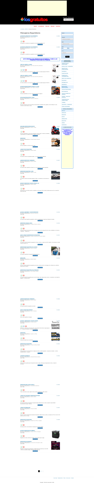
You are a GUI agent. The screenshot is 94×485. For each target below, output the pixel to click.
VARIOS (63, 122)
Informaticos (65, 82)
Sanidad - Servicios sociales (66, 97)
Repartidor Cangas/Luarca (26, 223)
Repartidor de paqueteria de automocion (29, 270)
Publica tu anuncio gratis (68, 19)
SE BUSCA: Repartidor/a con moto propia (29, 320)
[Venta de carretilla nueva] (55, 68)
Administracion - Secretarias (65, 64)
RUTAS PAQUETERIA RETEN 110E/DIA (27, 97)
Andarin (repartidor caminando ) (27, 160)
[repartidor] (55, 142)
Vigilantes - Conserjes (67, 104)
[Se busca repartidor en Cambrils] (55, 434)
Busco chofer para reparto (26, 309)
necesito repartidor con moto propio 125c (29, 183)
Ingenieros (64, 84)
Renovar (52, 26)
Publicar (47, 26)
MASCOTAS (64, 120)
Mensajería (22, 258)
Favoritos (58, 26)
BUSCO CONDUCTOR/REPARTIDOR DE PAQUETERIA (30, 235)
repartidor (22, 138)
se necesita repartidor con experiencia (29, 36)
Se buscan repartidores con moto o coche (29, 86)
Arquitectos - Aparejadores (65, 69)
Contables (64, 71)
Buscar (67, 56)
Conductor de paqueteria (26, 149)
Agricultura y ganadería (67, 66)
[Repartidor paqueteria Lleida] (55, 175)
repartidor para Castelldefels (27, 384)
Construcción (65, 73)
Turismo (63, 102)
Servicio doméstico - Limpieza (66, 94)
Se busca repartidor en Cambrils (27, 430)
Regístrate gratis (71, 17)
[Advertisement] (47, 8)
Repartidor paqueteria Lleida (26, 171)
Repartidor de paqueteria (26, 343)
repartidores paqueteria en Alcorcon (28, 247)
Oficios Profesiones (66, 89)
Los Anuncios (41, 26)
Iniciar (35, 26)
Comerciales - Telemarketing (65, 76)
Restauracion (65, 91)
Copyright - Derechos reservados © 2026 (47, 482)
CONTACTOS (64, 124)
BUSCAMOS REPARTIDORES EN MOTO (27, 126)
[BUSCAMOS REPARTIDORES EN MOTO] (55, 130)
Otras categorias (66, 106)
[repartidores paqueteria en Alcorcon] (55, 250)
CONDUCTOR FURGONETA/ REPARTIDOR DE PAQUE (30, 395)
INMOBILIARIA (64, 118)
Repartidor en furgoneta (26, 441)
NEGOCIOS (64, 114)
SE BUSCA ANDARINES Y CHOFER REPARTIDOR (29, 212)
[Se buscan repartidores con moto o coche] (55, 90)
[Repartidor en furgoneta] (55, 445)
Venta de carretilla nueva (26, 64)
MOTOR (63, 116)
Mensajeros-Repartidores (65, 87)
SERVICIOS (64, 112)
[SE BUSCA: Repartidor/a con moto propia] (55, 324)
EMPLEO (63, 110)
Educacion (64, 80)
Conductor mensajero (25, 407)
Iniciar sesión (65, 17)
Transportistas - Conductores (65, 100)
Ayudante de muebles (25, 355)
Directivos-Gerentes (66, 78)
